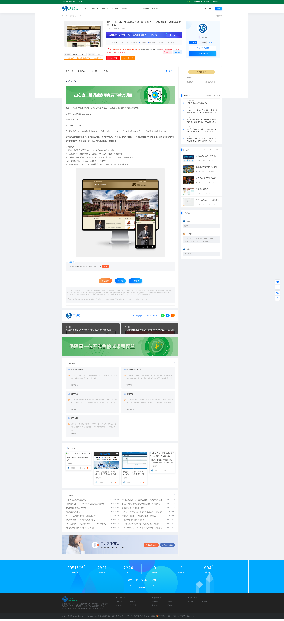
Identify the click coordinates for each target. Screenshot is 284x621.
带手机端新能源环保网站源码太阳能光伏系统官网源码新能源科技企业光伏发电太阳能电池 (105, 473)
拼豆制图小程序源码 (73, 512)
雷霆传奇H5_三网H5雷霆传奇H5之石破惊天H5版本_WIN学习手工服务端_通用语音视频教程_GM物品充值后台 (208, 178)
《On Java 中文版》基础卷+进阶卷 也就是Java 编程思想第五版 (143, 512)
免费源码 (105, 8)
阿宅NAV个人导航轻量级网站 (77, 459)
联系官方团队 (152, 545)
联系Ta (213, 42)
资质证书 (133, 605)
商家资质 (202, 72)
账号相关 (115, 8)
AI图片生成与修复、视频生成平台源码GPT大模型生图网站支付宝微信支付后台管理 (201, 130)
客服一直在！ (188, 254)
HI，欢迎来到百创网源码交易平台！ (74, 2)
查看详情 (73, 385)
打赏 (121, 281)
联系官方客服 (204, 54)
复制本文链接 (152, 316)
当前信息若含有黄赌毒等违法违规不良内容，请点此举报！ (84, 58)
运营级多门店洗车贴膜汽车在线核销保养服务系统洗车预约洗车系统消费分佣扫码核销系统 (201, 140)
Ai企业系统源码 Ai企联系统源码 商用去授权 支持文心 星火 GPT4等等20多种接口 (208, 200)
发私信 (204, 42)
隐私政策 (169, 605)
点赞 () (168, 52)
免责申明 (74, 418)
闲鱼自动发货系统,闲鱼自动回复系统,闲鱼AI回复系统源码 (142, 528)
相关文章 (93, 71)
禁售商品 (169, 601)
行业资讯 (155, 8)
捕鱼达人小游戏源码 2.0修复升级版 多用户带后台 (139, 516)
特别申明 (155, 605)
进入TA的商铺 (204, 48)
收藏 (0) (178, 52)
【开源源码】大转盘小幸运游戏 (133, 520)
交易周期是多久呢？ (134, 369)
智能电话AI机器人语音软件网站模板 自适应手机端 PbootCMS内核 (208, 156)
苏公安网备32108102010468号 (168, 616)
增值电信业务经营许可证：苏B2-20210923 (141, 616)
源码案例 (145, 8)
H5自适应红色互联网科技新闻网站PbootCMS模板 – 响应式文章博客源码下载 (150, 330)
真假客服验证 (198, 2)
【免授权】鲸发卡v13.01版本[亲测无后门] (80, 520)
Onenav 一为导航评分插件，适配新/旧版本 (81, 516)
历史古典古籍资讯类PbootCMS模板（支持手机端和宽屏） (89, 330)
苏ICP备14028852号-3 (187, 616)
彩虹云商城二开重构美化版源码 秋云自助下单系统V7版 (162, 461)
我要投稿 (218, 16)
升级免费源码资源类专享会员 (150, 49)
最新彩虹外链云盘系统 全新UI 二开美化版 (80, 528)
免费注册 (142, 587)
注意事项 (129, 58)
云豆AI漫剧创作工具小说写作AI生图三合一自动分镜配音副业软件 (87, 524)
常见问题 (81, 71)
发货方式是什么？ (78, 369)
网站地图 (120, 616)
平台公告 (189, 2)
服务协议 (133, 601)
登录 (218, 8)
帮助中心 (191, 601)
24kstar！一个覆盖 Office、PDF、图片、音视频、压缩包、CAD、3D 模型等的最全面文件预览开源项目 (202, 111)
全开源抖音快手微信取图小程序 (133, 508)
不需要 (186, 226)
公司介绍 (119, 601)
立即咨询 (169, 71)
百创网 (109, 28)
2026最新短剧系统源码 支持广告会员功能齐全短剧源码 (141, 524)
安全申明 (119, 605)
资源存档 (207, 2)
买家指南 (155, 601)
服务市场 (125, 8)
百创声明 (130, 394)
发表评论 (105, 71)
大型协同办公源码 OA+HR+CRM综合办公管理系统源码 (134, 473)
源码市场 (95, 8)
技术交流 (135, 8)
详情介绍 (69, 71)
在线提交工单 (168, 545)
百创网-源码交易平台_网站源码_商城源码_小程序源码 (82, 299)
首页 (86, 8)
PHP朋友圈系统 (202, 189)
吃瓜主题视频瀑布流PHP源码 (76, 508)
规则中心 (205, 601)
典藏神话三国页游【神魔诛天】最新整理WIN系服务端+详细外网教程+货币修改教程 (208, 167)
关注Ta (194, 42)
